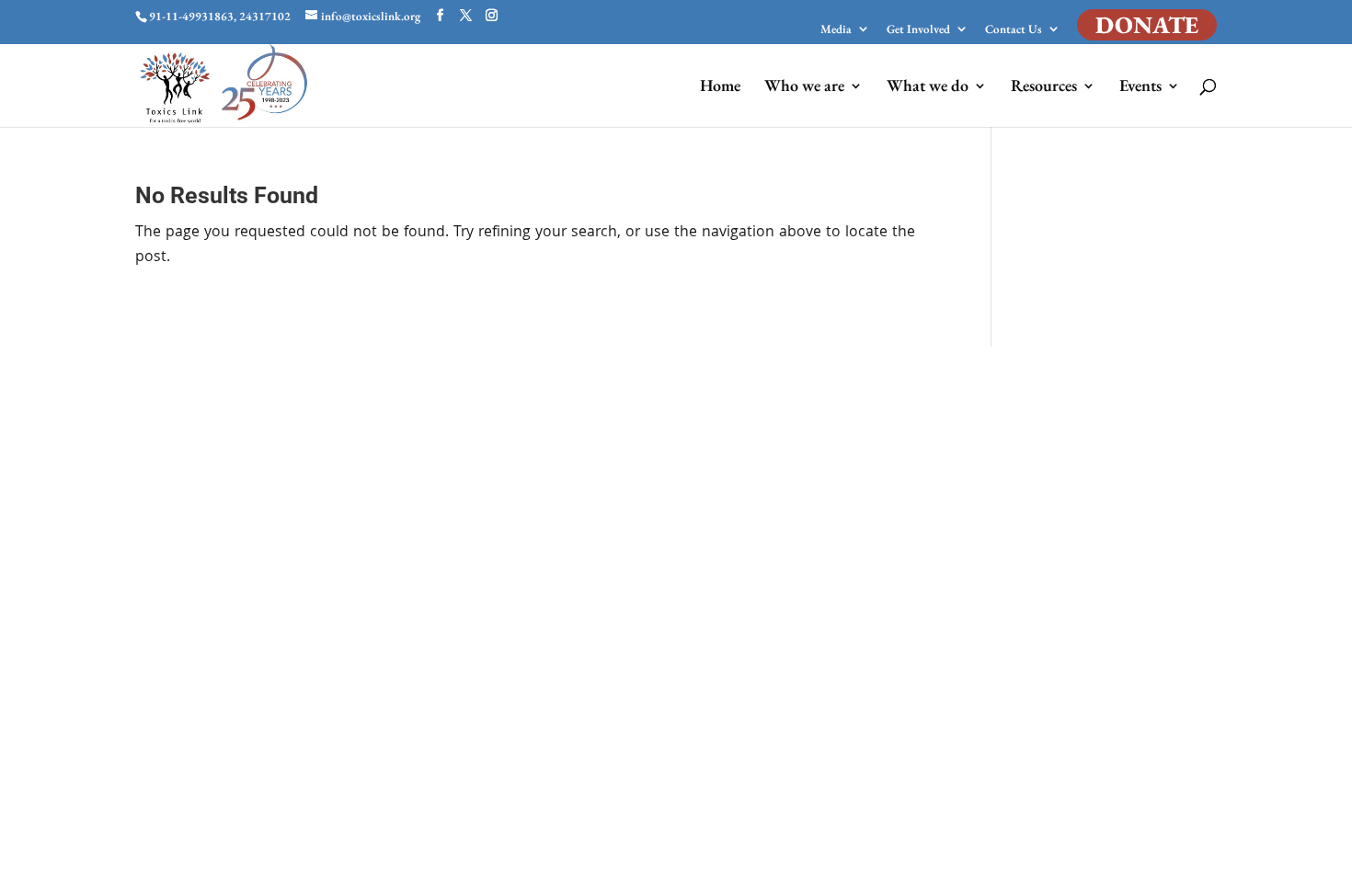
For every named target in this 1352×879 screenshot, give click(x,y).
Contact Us (1013, 30)
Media (836, 30)
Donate (1146, 24)
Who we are (804, 87)
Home (720, 87)
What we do (927, 87)
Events (1140, 87)
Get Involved (918, 30)
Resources (1044, 87)
